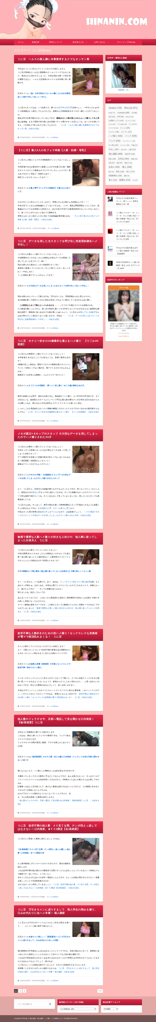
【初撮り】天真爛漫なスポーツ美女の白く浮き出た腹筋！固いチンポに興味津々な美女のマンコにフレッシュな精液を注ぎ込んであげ (124, 327)
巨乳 (112, 159)
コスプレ (114, 132)
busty (112, 113)
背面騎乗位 (115, 176)
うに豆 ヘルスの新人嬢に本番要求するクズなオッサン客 (53, 59)
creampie (123, 113)
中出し (114, 149)
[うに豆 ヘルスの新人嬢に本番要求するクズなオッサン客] (85, 82)
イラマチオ (113, 128)
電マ (113, 180)
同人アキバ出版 (86, 312)
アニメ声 (133, 124)
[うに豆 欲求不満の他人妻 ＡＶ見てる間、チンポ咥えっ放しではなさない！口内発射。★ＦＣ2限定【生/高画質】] (85, 852)
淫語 (119, 163)
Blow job (130, 108)
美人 (130, 172)
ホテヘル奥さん (59, 508)
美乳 (120, 172)
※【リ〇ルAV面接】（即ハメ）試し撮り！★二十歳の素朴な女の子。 (57, 385)
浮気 (112, 163)
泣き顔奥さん (43, 508)
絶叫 (111, 171)
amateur (115, 108)
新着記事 (35, 42)
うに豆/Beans (53, 137)
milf (112, 117)
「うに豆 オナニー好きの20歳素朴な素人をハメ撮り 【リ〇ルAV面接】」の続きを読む (62, 412)
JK (134, 113)
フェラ (114, 141)
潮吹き (128, 163)
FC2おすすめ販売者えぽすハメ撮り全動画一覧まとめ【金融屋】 (127, 251)
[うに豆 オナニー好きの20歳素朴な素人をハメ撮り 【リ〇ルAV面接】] (85, 367)
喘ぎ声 (130, 154)
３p (135, 180)
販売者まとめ (78, 42)
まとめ (111, 124)
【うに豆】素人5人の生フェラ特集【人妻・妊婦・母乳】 (52, 150)
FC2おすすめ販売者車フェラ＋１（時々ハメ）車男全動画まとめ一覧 (127, 201)
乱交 (124, 149)
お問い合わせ (99, 42)
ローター (125, 145)
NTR (120, 117)
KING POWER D (123, 336)
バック (131, 136)
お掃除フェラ (116, 121)
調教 (126, 175)
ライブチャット (129, 141)
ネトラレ (126, 132)
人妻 (132, 149)
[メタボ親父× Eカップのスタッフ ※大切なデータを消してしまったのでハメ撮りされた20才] (85, 460)
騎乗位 (124, 180)
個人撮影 (115, 154)
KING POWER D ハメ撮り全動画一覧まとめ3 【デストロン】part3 (128, 265)
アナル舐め (122, 124)
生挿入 (114, 167)
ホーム (21, 42)
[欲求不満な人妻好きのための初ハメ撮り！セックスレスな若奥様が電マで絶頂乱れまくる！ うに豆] (85, 654)
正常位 (123, 159)
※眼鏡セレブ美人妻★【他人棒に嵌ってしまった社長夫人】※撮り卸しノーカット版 (56, 571)
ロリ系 (113, 145)
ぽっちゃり (130, 120)
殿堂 (134, 159)
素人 (127, 167)
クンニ (125, 128)
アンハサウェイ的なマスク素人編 (74, 582)
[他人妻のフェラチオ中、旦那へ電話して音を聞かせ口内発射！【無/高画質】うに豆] (85, 739)
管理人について (55, 42)
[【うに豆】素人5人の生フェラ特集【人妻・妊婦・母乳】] (85, 173)
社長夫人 (34, 492)
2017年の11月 (64, 107)
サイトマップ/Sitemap (126, 42)
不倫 (134, 145)
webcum (129, 116)
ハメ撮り (115, 136)
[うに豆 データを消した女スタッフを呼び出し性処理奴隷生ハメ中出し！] (85, 267)
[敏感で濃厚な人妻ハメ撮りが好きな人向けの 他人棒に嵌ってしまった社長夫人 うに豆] (85, 557)
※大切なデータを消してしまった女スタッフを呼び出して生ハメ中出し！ (59, 286)
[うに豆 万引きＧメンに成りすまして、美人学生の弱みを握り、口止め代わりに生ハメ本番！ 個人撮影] (85, 930)
